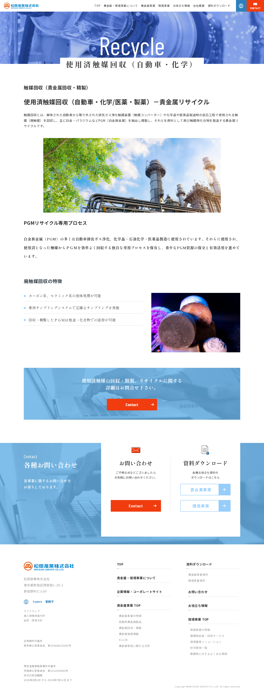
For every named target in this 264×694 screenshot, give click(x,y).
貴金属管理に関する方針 (134, 646)
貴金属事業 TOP (129, 605)
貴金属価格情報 (129, 634)
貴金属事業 (148, 6)
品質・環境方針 (33, 620)
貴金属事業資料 (198, 574)
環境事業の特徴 (200, 630)
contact (255, 8)
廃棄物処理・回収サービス (207, 636)
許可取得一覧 (198, 648)
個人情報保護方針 (34, 616)
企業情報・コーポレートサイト (139, 591)
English (37, 601)
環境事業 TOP (198, 619)
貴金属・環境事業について (121, 6)
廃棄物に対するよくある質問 (208, 654)
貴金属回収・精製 (130, 628)
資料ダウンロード (219, 6)
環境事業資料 (196, 580)
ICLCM (123, 640)
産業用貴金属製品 (130, 622)
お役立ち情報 (181, 6)
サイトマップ (32, 611)
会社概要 (198, 6)
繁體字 (49, 601)
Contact (132, 404)
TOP (97, 6)
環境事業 (164, 6)
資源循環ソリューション (206, 642)
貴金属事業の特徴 (130, 616)
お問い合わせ (198, 591)
